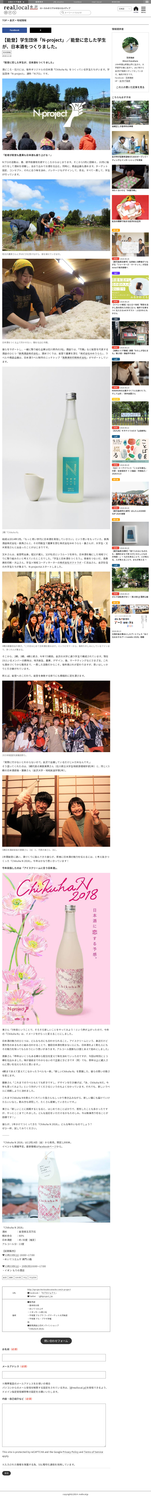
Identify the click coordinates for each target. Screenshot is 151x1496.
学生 (25, 1277)
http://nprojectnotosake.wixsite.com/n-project (49, 1289)
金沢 (12, 20)
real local (97, 2)
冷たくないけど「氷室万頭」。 (125, 190)
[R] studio (59, 2)
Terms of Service (93, 1452)
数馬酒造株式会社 (28, 353)
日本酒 (18, 1277)
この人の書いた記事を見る (130, 87)
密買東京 (39, 2)
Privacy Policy (70, 1452)
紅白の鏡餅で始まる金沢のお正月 (126, 221)
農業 (11, 1277)
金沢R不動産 (124, 81)
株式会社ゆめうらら (91, 353)
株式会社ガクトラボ (71, 562)
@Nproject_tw (46, 1296)
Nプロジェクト (48, 1292)
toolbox (78, 2)
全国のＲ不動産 (15, 2)
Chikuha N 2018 (36, 1328)
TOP (4, 20)
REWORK (116, 2)
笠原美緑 (129, 77)
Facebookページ (47, 1146)
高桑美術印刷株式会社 (74, 357)
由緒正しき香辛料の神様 (122, 126)
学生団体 (32, 1277)
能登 (5, 1277)
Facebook (14, 30)
